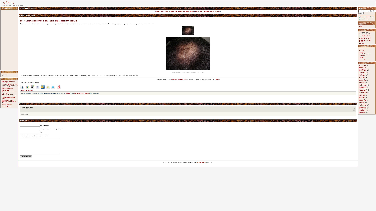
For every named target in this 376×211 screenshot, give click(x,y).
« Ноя (359, 43)
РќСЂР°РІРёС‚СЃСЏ (26, 90)
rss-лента (361, 57)
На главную (198, 11)
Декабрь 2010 (362, 69)
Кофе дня (361, 50)
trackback (87, 93)
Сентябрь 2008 (363, 92)
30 (361, 41)
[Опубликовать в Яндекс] (59, 88)
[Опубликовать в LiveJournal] (37, 88)
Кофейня (361, 52)
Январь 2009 (362, 85)
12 (366, 37)
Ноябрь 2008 (362, 89)
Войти (360, 26)
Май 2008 (361, 99)
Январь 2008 (362, 105)
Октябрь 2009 (362, 70)
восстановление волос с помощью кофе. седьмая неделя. (48, 21)
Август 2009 (362, 74)
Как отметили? (6, 90)
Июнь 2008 (362, 97)
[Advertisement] (9, 39)
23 (361, 40)
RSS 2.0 (68, 93)
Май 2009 (361, 79)
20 (368, 38)
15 (359, 38)
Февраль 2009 (363, 84)
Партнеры (362, 55)
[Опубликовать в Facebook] (22, 88)
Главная (361, 49)
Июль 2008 (362, 95)
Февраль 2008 (363, 104)
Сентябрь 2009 (363, 72)
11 (364, 37)
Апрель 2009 (362, 80)
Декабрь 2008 (362, 87)
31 (362, 41)
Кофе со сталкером (7, 104)
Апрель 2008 (362, 100)
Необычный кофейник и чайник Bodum (8, 82)
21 (370, 38)
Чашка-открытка (6, 106)
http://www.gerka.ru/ (201, 162)
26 (366, 40)
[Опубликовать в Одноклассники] (48, 88)
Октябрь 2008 (362, 90)
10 (362, 37)
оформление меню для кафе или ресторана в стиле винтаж (175, 11)
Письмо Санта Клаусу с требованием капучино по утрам (9, 101)
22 (359, 40)
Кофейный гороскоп (364, 54)
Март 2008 (361, 102)
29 (359, 41)
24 (362, 40)
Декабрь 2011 (362, 65)
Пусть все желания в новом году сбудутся (9, 92)
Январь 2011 (362, 67)
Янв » (363, 43)
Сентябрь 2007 (363, 110)
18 (364, 38)
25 (364, 40)
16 (361, 38)
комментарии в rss (364, 58)
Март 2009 (361, 82)
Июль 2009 (362, 75)
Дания (217, 79)
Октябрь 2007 (362, 109)
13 (368, 37)
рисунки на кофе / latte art (212, 11)
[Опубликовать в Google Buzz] (27, 88)
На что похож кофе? (7, 88)
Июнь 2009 (362, 77)
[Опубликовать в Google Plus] (32, 88)
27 (368, 40)
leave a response (78, 93)
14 (370, 37)
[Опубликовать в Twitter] (53, 88)
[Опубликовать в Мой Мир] (43, 88)
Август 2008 (362, 94)
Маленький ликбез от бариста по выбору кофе (8, 95)
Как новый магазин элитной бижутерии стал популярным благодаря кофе (10, 85)
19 (366, 38)
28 (370, 40)
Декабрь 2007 (362, 107)
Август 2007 (362, 112)
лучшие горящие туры (179, 79)
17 (362, 38)
